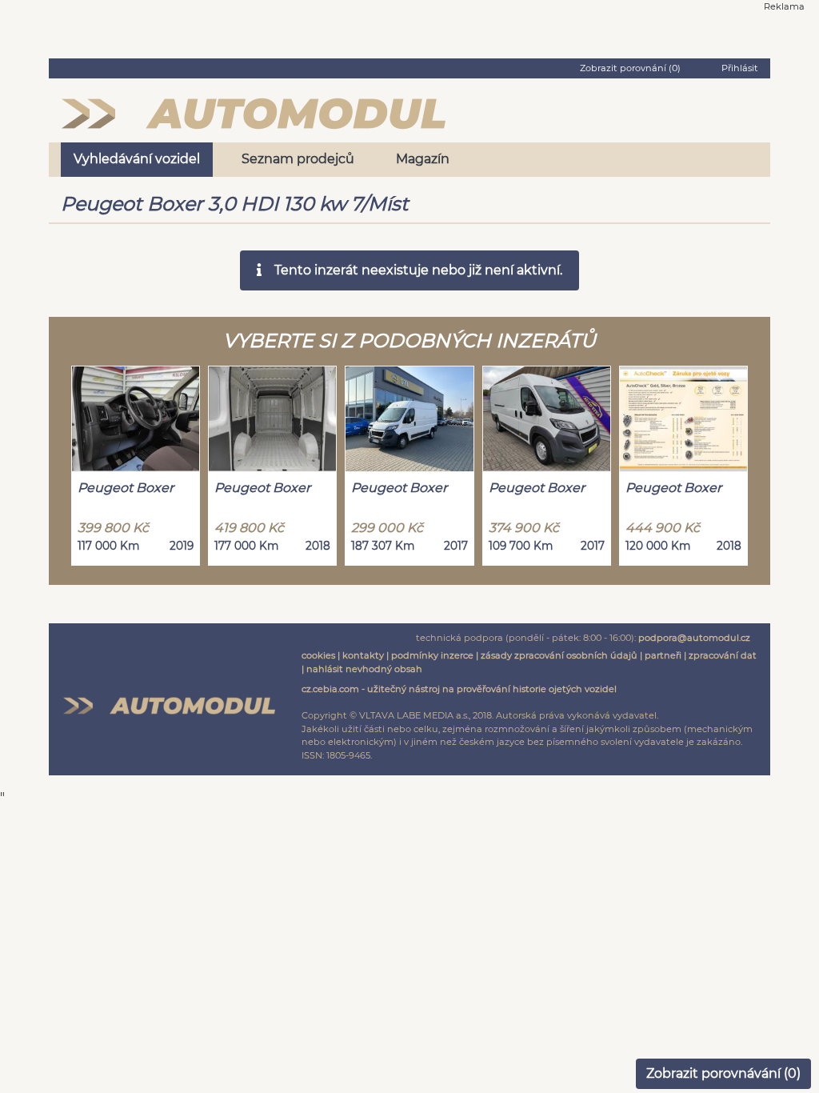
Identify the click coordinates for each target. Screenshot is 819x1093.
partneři (663, 655)
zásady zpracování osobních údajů (559, 655)
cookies (318, 655)
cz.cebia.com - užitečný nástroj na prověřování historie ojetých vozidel (459, 689)
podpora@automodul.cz (694, 637)
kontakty (363, 655)
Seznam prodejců (298, 158)
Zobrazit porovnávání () (723, 1073)
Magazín (422, 158)
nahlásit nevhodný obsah (364, 669)
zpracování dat (723, 655)
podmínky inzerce (432, 655)
